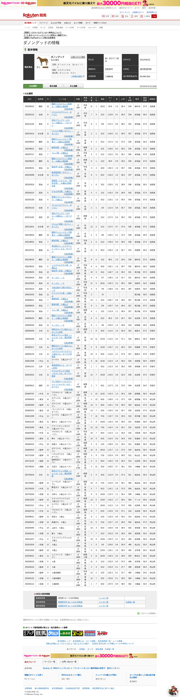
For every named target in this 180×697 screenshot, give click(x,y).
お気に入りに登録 (78, 57)
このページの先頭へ (148, 613)
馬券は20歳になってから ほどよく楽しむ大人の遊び (67, 644)
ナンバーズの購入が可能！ (107, 675)
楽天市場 (152, 8)
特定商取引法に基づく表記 (103, 688)
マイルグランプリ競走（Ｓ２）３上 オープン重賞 (62, 373)
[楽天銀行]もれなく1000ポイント (104, 8)
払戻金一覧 (130, 602)
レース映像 (117, 641)
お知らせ (67, 23)
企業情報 (28, 688)
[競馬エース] (77, 633)
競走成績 (59, 27)
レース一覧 (103, 598)
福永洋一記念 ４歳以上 (62, 167)
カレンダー (92, 27)
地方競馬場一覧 (104, 641)
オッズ (42, 27)
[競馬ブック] (28, 633)
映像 (101, 27)
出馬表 (35, 27)
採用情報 (86, 688)
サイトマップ (125, 12)
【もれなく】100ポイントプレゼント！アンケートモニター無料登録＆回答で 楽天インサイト (81, 668)
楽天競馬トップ (30, 23)
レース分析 (70, 27)
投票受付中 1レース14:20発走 (70, 606)
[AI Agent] (173, 690)
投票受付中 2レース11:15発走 (70, 602)
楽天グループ (124, 8)
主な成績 (73, 86)
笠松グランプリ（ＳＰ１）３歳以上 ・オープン (62, 123)
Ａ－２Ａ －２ (58, 278)
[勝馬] (41, 633)
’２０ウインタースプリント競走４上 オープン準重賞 (62, 354)
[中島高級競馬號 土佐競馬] (89, 633)
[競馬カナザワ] (102, 633)
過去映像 (68, 109)
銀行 (144, 8)
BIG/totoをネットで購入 (72, 675)
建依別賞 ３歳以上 (60, 147)
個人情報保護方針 (42, 688)
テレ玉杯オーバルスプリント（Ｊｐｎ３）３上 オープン (62, 384)
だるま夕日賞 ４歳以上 (62, 191)
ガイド (88, 23)
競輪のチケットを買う (34, 675)
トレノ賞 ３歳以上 (60, 153)
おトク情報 (78, 23)
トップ (27, 27)
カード (137, 8)
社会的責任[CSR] (73, 688)
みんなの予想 (56, 23)
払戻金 (50, 27)
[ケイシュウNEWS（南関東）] (53, 633)
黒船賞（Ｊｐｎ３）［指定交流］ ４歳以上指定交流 (62, 183)
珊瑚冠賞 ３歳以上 (60, 299)
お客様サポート (138, 12)
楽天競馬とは (152, 12)
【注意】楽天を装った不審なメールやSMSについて (112, 644)
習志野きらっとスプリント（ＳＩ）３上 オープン (62, 248)
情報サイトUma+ (100, 23)
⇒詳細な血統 (76, 76)
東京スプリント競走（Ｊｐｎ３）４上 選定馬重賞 (62, 337)
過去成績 (53, 86)
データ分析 (81, 27)
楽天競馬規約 (57, 688)
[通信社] (65, 633)
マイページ (43, 23)
